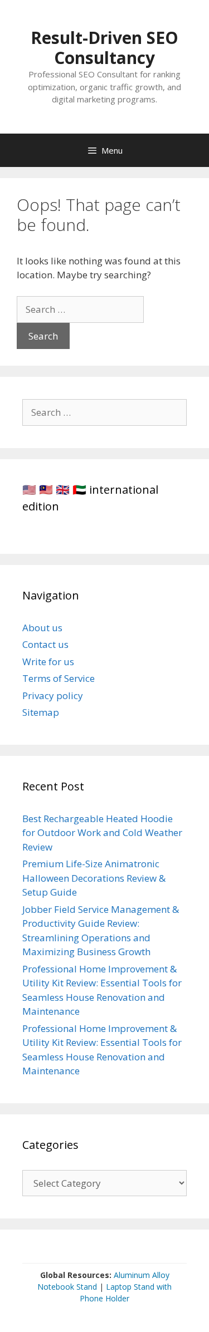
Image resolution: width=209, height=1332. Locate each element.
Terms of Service (58, 678)
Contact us (45, 644)
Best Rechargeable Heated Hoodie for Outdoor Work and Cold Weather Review (102, 832)
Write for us (48, 661)
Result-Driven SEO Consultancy (104, 47)
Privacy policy (52, 695)
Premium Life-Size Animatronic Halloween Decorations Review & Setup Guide (94, 877)
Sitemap (40, 712)
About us (42, 627)
